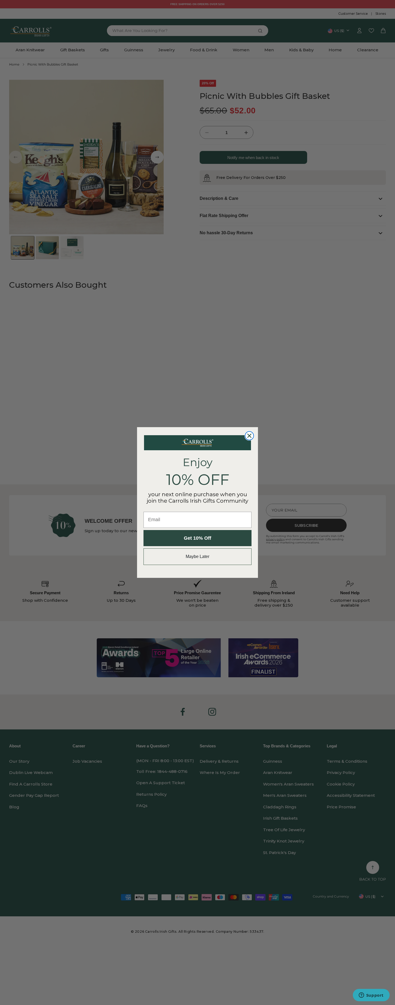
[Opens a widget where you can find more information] (371, 995)
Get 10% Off (197, 538)
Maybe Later (197, 556)
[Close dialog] (249, 435)
